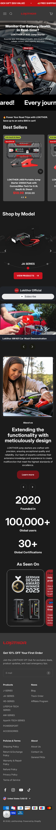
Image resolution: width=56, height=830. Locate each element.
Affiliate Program (39, 701)
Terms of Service (11, 780)
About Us (36, 746)
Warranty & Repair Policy (12, 762)
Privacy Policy (10, 774)
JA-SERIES (8, 696)
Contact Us (36, 751)
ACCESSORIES (10, 731)
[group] (28, 58)
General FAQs (38, 757)
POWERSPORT (10, 725)
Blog (33, 690)
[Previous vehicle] (5, 251)
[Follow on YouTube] (21, 790)
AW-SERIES (9, 715)
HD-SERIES (8, 701)
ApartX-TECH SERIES (14, 720)
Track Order (37, 696)
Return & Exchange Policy (13, 753)
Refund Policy (10, 769)
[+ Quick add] (40, 171)
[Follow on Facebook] (5, 790)
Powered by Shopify (32, 821)
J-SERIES (8, 690)
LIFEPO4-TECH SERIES (11, 708)
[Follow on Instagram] (13, 790)
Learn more (28, 474)
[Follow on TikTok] (29, 790)
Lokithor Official (31, 290)
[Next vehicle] (51, 251)
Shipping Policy (11, 746)
